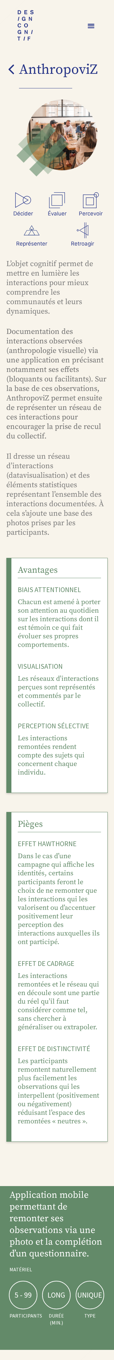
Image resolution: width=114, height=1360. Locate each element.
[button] (91, 25)
